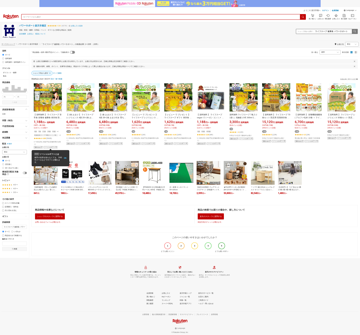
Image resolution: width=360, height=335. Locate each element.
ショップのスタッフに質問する (50, 216)
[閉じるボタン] (354, 61)
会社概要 (22, 34)
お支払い (30, 34)
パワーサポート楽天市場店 (32, 25)
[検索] (303, 17)
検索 (15, 102)
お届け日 (5, 157)
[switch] (25, 173)
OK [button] (65, 158)
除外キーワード (8, 239)
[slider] (2, 92)
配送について (40, 34)
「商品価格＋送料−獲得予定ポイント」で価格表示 (50, 52)
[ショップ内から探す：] (354, 31)
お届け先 (5, 147)
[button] (350, 11)
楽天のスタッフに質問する (211, 216)
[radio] (3, 55)
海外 (10, 144)
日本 (4, 114)
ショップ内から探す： (306, 31)
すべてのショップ (8, 44)
